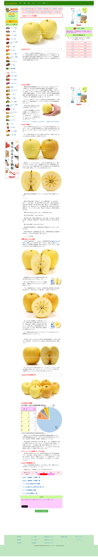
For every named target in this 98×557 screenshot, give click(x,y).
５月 (72, 48)
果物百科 (19, 539)
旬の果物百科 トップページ (11, 17)
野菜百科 (19, 536)
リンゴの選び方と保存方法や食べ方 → (34, 487)
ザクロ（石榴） (13, 75)
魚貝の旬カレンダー (49, 542)
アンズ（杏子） (13, 35)
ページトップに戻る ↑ (41, 511)
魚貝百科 (19, 542)
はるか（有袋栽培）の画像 (40, 8)
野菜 (20, 3)
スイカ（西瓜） (13, 79)
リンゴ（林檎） (13, 131)
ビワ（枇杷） (13, 98)
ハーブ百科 (34, 536)
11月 (72, 56)
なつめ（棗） (13, 134)
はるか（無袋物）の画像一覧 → (32, 480)
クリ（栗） (12, 64)
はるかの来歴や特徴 (26, 8)
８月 (85, 51)
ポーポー (12, 116)
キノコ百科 (34, 539)
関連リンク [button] (45, 3)
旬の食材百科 (11, 3)
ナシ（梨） (12, 94)
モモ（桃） (12, 127)
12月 (85, 56)
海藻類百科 (34, 542)
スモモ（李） (13, 83)
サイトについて (78, 536)
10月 (85, 53)
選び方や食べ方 (37, 12)
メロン (11, 123)
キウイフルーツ (13, 61)
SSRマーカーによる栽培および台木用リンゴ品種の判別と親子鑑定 (41, 121)
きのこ (33, 3)
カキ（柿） (12, 50)
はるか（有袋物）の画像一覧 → (32, 477)
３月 (72, 45)
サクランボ (12, 72)
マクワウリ (12, 120)
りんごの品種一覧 (56, 12)
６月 (85, 48)
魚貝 (29, 3)
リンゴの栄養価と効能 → (30, 490)
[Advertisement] (41, 72)
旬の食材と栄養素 (80, 28)
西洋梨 (11, 87)
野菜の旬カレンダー (49, 536)
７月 (72, 51)
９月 (72, 53)
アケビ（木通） (13, 27)
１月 (72, 42)
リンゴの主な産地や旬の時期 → (32, 484)
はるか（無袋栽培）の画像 (55, 8)
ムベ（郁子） (13, 31)
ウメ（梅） (12, 46)
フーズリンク (79, 539)
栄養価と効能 (46, 12)
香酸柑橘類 (12, 68)
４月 (85, 45)
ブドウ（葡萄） (13, 101)
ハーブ (38, 3)
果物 (25, 3)
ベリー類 (12, 109)
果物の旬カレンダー (49, 539)
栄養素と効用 (64, 536)
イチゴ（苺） (13, 39)
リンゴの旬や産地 (27, 12)
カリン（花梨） (13, 53)
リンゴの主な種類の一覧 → (31, 493)
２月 (85, 42)
